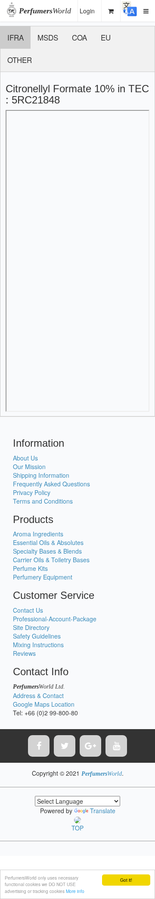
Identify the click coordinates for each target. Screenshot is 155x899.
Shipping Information (41, 475)
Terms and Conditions (43, 501)
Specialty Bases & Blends (47, 551)
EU (106, 37)
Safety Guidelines (37, 636)
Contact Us (28, 610)
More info (75, 891)
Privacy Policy (31, 492)
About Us (25, 458)
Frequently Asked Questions (51, 483)
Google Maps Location (43, 704)
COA (79, 37)
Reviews (24, 653)
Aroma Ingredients (38, 533)
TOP (77, 828)
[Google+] (90, 746)
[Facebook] (39, 746)
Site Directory (31, 627)
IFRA (15, 37)
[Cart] (111, 11)
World (45, 10)
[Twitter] (64, 746)
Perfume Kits (30, 568)
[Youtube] (116, 746)
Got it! (126, 880)
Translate (102, 810)
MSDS (47, 37)
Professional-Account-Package (54, 618)
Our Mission (29, 466)
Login (87, 10)
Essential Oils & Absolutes (48, 542)
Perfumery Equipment (42, 577)
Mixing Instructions (38, 644)
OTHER (19, 59)
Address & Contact (38, 695)
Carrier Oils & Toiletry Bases (51, 559)
